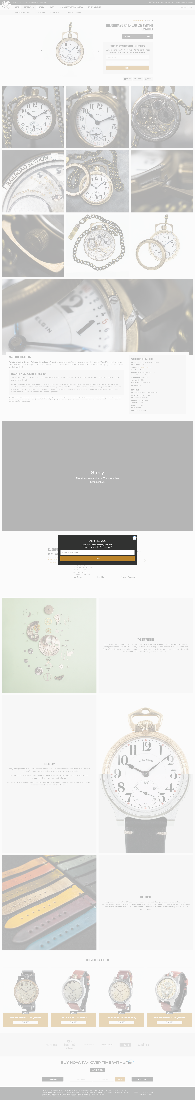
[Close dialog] (134, 538)
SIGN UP (97, 558)
